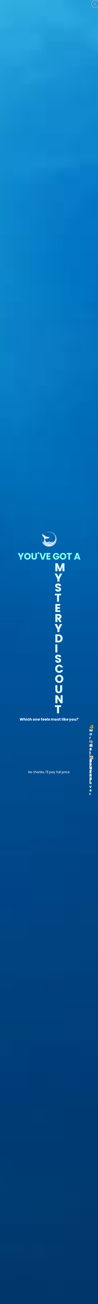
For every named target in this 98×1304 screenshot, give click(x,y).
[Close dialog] (95, 4)
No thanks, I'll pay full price (49, 771)
